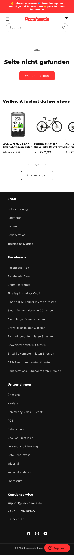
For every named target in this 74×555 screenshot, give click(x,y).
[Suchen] (64, 27)
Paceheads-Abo (18, 267)
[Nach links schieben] (28, 165)
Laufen (12, 226)
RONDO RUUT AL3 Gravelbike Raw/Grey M (49, 146)
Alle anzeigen (37, 175)
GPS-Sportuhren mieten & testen (29, 362)
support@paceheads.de (25, 503)
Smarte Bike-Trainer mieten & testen (32, 301)
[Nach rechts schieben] (45, 165)
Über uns (14, 394)
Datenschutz (16, 429)
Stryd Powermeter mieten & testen (31, 353)
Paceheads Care (19, 276)
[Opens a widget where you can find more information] (57, 548)
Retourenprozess (19, 455)
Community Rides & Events (25, 412)
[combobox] (37, 27)
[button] (7, 19)
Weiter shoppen (37, 75)
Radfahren (14, 217)
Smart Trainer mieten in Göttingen (30, 310)
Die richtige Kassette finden (26, 319)
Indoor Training (18, 209)
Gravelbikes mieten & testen (26, 327)
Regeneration (16, 234)
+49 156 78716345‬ (21, 511)
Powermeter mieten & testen (27, 345)
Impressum (15, 480)
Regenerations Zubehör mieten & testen (34, 370)
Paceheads (30, 548)
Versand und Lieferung (23, 446)
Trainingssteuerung (20, 243)
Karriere (13, 403)
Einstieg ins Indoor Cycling (25, 293)
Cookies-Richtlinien (20, 437)
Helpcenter (16, 519)
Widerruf (13, 463)
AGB (10, 420)
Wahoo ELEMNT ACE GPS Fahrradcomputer (17, 146)
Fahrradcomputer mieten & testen (30, 336)
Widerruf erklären (19, 472)
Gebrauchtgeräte (19, 284)
